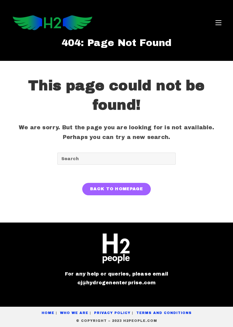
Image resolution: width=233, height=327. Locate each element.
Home (48, 313)
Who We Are (74, 313)
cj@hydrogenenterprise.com (116, 282)
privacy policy (112, 313)
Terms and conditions (164, 313)
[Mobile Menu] (218, 22)
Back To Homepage (116, 189)
